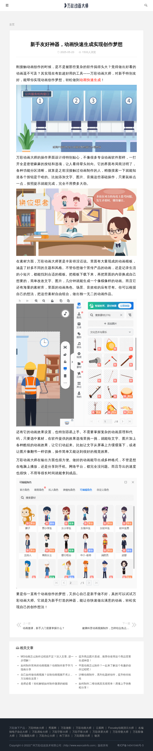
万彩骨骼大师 (120, 731)
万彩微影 (66, 728)
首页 (12, 24)
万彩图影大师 (82, 735)
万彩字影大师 (60, 731)
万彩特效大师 (36, 728)
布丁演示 (64, 735)
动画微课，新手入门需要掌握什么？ (44, 625)
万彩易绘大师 (40, 731)
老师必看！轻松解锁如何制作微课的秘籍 (44, 683)
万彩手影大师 (80, 731)
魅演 (97, 735)
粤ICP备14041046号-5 (130, 745)
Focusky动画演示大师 (121, 728)
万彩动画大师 (83, 728)
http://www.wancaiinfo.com (79, 745)
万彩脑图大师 (27, 735)
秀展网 (52, 728)
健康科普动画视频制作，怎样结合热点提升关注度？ (106, 625)
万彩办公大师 (47, 735)
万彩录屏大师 (100, 731)
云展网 (100, 728)
